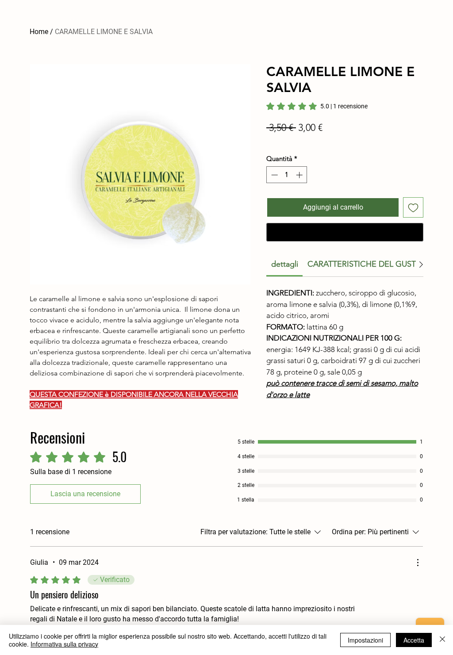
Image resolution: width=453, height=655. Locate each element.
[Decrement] (274, 175)
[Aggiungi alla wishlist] (413, 207)
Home (39, 31)
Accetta (413, 640)
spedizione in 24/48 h (295, 141)
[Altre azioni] (417, 562)
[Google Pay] (344, 232)
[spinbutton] (287, 175)
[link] (317, 106)
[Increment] (300, 175)
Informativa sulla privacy (64, 644)
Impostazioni (365, 640)
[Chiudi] (442, 640)
